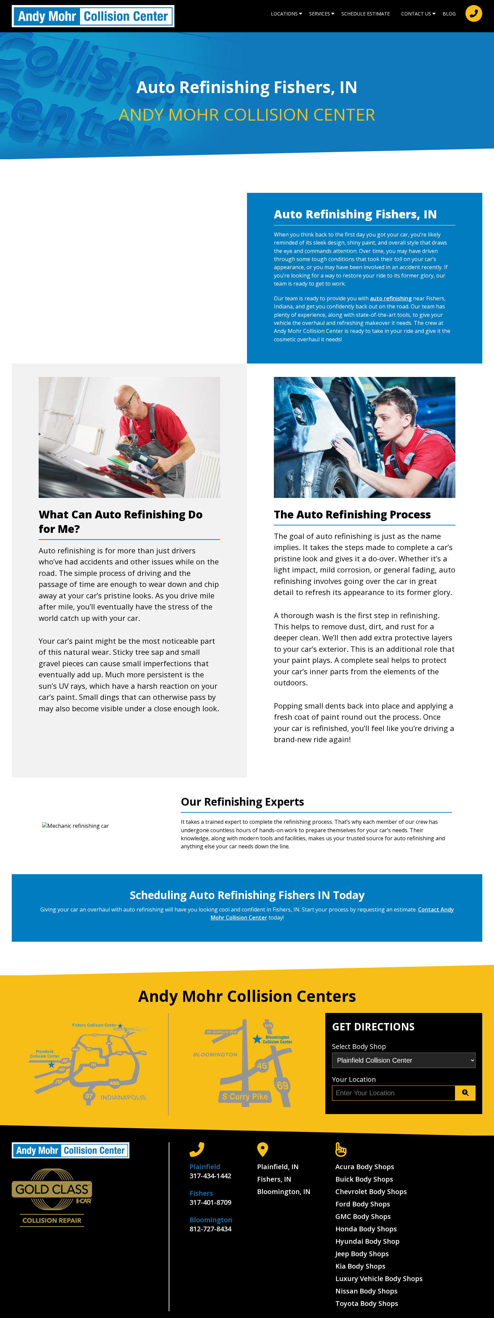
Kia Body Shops (360, 1266)
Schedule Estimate (365, 13)
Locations (284, 13)
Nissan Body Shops (366, 1290)
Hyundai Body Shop (367, 1241)
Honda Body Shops (366, 1228)
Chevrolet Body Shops (371, 1191)
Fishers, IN (274, 1179)
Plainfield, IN (278, 1166)
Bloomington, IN (284, 1191)
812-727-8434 (210, 1228)
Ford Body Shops (362, 1203)
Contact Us (416, 13)
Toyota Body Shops (366, 1303)
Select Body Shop (359, 1046)
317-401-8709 (210, 1202)
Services (319, 13)
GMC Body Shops (363, 1216)
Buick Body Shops (364, 1179)
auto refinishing (391, 298)
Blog (449, 13)
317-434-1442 (210, 1175)
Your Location (354, 1079)
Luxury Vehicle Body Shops (379, 1278)
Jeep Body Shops (362, 1253)
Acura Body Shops (364, 1166)
